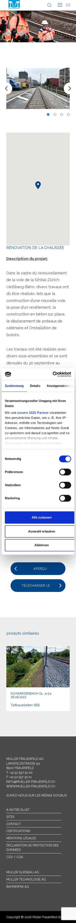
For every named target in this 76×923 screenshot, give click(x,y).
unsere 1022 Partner (33, 412)
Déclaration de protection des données (32, 847)
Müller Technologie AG (26, 879)
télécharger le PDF (36, 588)
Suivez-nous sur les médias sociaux (36, 795)
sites (10, 816)
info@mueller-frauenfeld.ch (30, 781)
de (68, 5)
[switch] (65, 472)
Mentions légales (21, 838)
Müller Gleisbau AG (22, 872)
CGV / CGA (14, 857)
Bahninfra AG (17, 886)
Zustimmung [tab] (14, 386)
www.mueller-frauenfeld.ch (30, 786)
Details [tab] (35, 386)
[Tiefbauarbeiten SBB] (38, 678)
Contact (13, 824)
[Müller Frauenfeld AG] (14, 4)
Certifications (18, 831)
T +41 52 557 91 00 (19, 772)
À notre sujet (18, 810)
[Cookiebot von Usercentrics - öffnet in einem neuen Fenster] (53, 374)
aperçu (40, 568)
